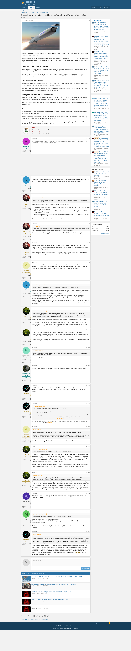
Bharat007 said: (37, 198)
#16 (89, 446)
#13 (89, 385)
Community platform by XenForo (65, 628)
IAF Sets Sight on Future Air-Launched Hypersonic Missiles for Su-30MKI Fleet (53, 584)
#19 (89, 511)
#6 (89, 242)
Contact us (80, 623)
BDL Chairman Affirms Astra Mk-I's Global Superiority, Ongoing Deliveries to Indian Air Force (57, 576)
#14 (89, 403)
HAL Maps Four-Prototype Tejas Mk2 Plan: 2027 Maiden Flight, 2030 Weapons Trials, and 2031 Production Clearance (101, 84)
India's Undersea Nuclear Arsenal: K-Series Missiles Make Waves (49, 599)
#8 (89, 282)
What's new (39, 7)
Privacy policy (96, 623)
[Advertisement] (56, 165)
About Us (73, 623)
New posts (23, 10)
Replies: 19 (31, 20)
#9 (89, 308)
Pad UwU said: (36, 475)
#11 (89, 347)
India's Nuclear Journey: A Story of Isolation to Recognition (101, 173)
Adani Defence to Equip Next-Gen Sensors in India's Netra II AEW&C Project (101, 204)
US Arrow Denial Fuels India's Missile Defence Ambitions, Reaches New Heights (101, 193)
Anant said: (36, 429)
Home (23, 7)
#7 (89, 262)
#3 (89, 177)
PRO (23, 17)
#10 (89, 330)
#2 (89, 138)
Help (102, 623)
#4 (89, 195)
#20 (89, 531)
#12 (89, 365)
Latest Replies (96, 96)
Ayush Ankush (105, 233)
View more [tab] (42, 573)
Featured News (96, 20)
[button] (27, 7)
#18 (89, 493)
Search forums (31, 10)
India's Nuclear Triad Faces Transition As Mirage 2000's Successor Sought (101, 183)
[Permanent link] (50, 66)
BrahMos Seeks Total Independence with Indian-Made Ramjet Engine (51, 592)
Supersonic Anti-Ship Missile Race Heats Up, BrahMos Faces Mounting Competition (101, 214)
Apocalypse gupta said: (39, 285)
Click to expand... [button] (61, 418)
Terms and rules (88, 623)
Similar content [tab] (26, 573)
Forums (31, 7)
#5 (89, 223)
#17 (89, 472)
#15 (89, 426)
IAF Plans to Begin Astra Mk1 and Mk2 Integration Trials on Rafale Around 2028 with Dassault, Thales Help (101, 70)
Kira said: (35, 226)
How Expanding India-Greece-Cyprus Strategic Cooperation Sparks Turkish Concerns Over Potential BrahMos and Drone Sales (101, 116)
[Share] (89, 20)
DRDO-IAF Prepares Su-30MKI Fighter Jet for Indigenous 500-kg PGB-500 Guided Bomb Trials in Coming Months (101, 26)
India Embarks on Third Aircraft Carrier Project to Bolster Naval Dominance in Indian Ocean (57, 607)
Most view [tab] (35, 573)
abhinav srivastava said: (39, 311)
